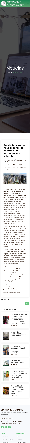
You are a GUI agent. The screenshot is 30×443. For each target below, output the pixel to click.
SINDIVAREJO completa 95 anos (17, 361)
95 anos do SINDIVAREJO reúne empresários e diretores (18, 334)
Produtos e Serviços (7, 439)
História (20, 439)
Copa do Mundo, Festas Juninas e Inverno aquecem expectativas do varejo (17, 389)
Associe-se (5, 436)
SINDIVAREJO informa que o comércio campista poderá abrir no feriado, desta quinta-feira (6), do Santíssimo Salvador (19, 318)
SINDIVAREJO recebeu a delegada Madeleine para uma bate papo (18, 349)
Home (8, 72)
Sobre (19, 436)
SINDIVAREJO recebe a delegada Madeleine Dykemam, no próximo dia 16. (19, 374)
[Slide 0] (15, 183)
